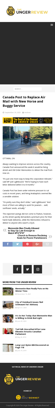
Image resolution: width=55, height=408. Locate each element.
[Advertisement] (27, 56)
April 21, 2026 (22, 308)
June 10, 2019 (21, 351)
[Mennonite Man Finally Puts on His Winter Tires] (8, 291)
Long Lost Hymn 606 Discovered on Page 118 (32, 346)
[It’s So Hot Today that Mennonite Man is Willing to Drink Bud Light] (8, 318)
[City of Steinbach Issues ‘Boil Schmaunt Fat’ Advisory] (8, 305)
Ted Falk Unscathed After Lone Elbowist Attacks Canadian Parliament (30, 331)
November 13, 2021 (24, 294)
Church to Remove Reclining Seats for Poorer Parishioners (32, 236)
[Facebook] (17, 269)
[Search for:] (27, 88)
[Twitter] (27, 269)
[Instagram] (38, 269)
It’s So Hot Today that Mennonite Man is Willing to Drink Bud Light (33, 316)
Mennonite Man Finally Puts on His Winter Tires (31, 289)
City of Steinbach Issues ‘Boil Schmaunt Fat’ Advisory (29, 303)
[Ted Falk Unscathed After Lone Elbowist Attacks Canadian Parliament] (8, 331)
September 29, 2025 (13, 112)
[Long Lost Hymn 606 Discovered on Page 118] (8, 348)
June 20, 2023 (21, 321)
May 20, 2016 (21, 337)
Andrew (27, 112)
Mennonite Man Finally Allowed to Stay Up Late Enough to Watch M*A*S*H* (23, 230)
